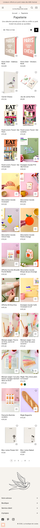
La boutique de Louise (30, 524)
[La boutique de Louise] (20, 8)
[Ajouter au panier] (16, 56)
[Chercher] (32, 7)
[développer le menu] (3, 7)
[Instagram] (13, 519)
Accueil (14, 13)
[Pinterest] (8, 519)
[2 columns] (36, 30)
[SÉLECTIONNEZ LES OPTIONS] (35, 371)
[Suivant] (28, 460)
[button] (36, 7)
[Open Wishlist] (3, 525)
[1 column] (31, 30)
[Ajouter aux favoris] (17, 37)
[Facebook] (2, 519)
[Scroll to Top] (36, 517)
